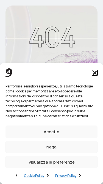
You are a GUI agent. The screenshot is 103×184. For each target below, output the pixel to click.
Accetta (51, 132)
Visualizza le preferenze (52, 162)
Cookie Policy (34, 175)
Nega (51, 147)
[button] (95, 73)
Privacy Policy (65, 175)
